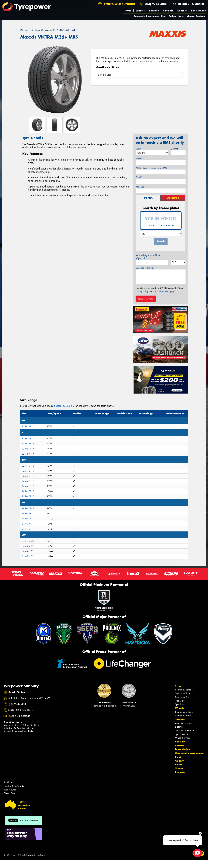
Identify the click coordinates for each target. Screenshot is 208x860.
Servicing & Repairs (184, 730)
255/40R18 (28, 496)
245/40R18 (28, 481)
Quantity (175, 148)
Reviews (200, 16)
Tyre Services (181, 734)
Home (26, 29)
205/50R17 (28, 438)
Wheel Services (182, 737)
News (181, 16)
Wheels (140, 10)
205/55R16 (28, 426)
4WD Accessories (183, 723)
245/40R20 (28, 540)
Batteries (179, 726)
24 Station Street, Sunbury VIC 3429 (29, 698)
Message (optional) (145, 267)
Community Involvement (146, 16)
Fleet (163, 16)
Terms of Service (160, 291)
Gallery (172, 16)
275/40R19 (28, 528)
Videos (190, 16)
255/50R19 (28, 518)
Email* (139, 177)
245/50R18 (28, 491)
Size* (138, 148)
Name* (139, 158)
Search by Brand (183, 697)
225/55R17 (28, 453)
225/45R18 (28, 470)
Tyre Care (180, 700)
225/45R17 (28, 443)
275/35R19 (28, 523)
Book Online (198, 10)
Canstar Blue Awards (14, 786)
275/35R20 (28, 545)
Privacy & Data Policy (20, 855)
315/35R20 (28, 556)
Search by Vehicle (184, 689)
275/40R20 (28, 551)
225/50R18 (28, 476)
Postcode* (140, 186)
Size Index (9, 782)
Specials (168, 10)
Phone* (151, 167)
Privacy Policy (142, 291)
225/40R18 (28, 465)
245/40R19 (28, 508)
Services (154, 10)
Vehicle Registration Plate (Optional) (148, 257)
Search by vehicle (64, 406)
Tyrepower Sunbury (119, 4)
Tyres (128, 10)
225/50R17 (28, 448)
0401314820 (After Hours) (20, 710)
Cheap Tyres (9, 793)
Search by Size (182, 693)
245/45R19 (28, 513)
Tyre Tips (179, 704)
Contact (181, 10)
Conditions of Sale (37, 855)
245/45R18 (28, 486)
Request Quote (145, 299)
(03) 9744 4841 (156, 4)
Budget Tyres (10, 789)
